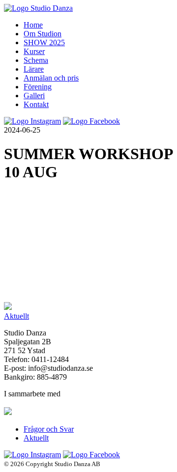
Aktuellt (16, 316)
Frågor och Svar (49, 429)
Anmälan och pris (51, 78)
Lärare (34, 69)
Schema (36, 60)
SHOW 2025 (44, 42)
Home (33, 25)
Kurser (34, 51)
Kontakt (36, 104)
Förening (38, 87)
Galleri (34, 95)
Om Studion (42, 33)
